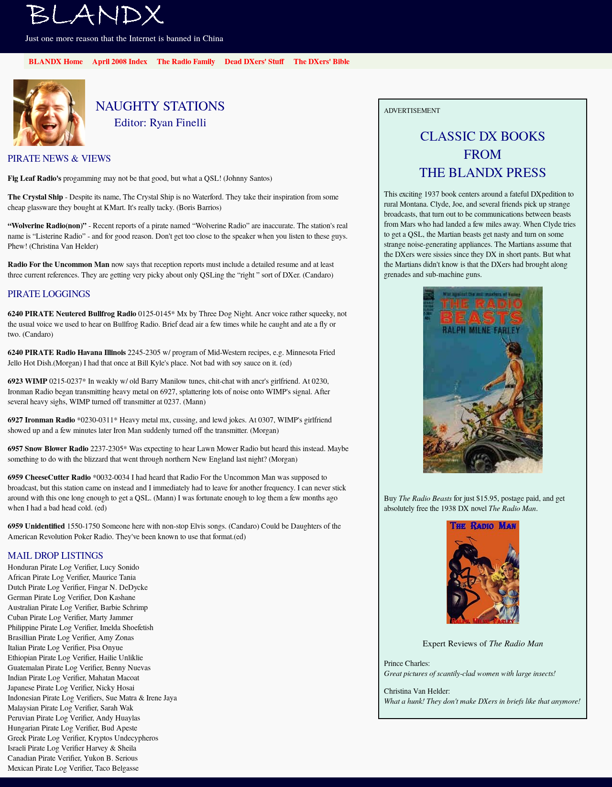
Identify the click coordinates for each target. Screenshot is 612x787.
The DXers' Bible (322, 61)
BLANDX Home (56, 61)
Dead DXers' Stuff (254, 61)
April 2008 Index (119, 61)
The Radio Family (186, 61)
